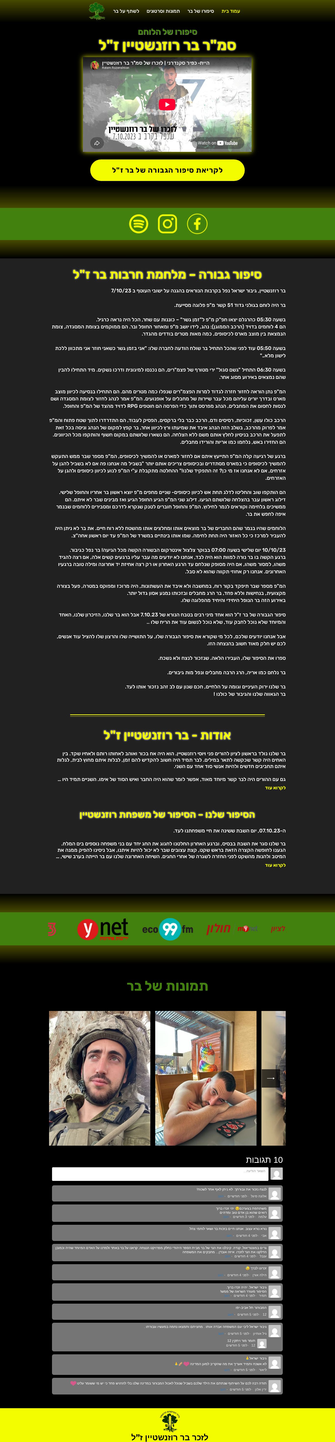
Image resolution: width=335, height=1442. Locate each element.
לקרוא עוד (275, 788)
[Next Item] (271, 1078)
